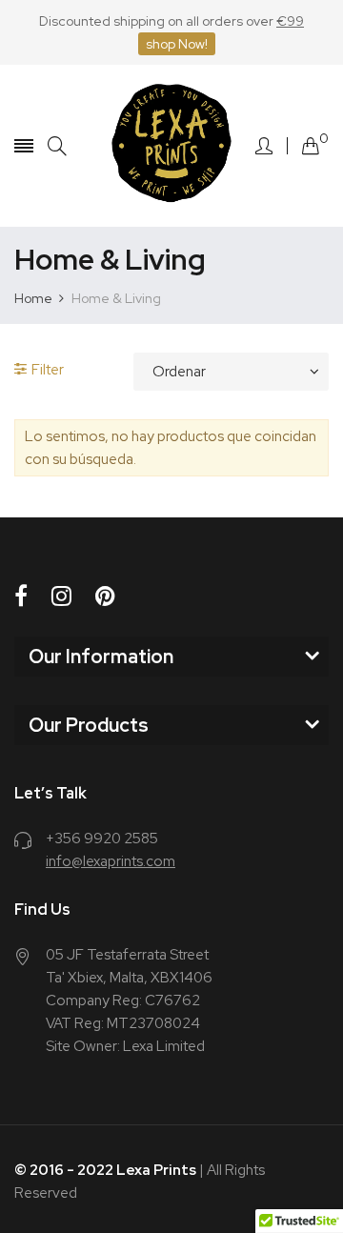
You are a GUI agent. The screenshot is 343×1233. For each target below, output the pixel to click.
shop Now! (177, 43)
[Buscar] (57, 146)
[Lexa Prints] (171, 146)
